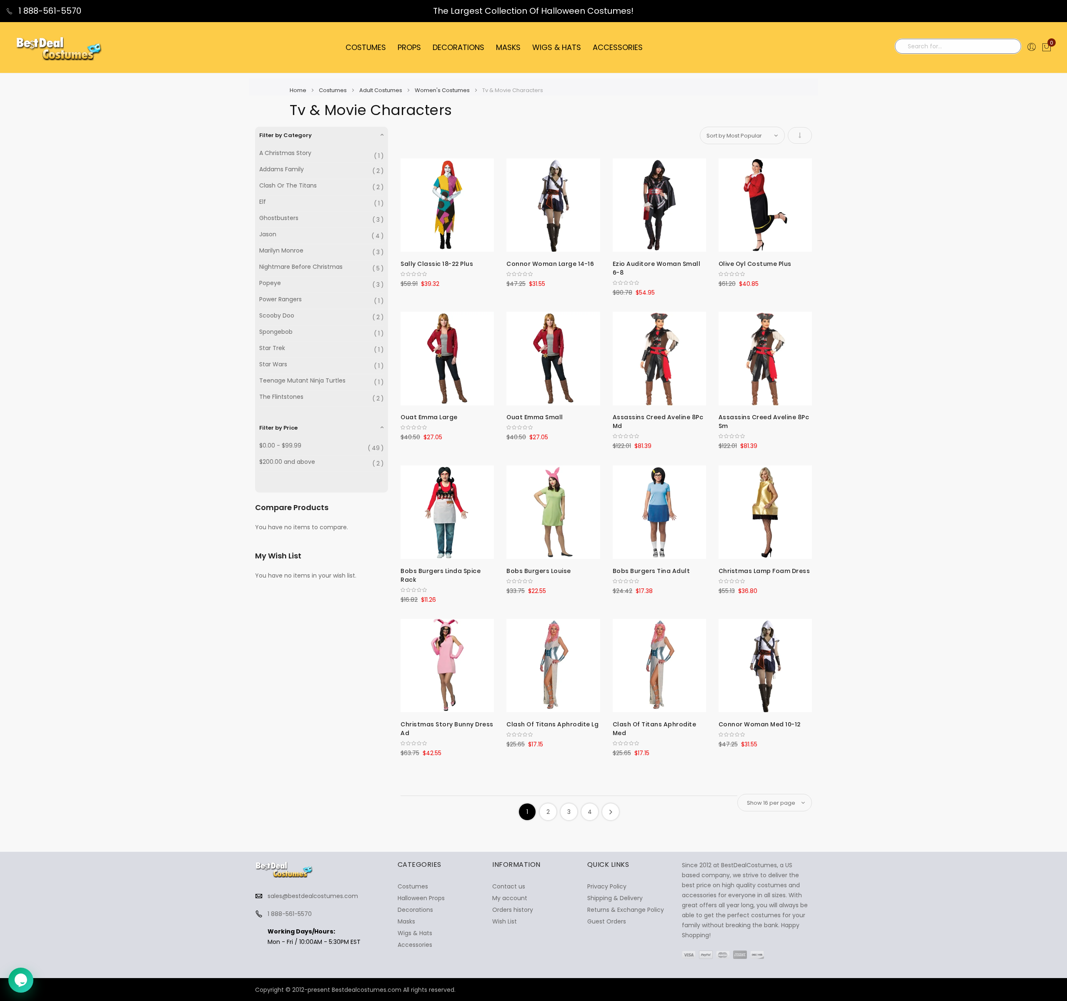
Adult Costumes (381, 90)
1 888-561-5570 (48, 11)
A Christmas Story (285, 153)
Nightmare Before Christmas (301, 267)
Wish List (504, 921)
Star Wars (273, 364)
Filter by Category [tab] (285, 135)
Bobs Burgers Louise (538, 571)
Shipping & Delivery (615, 898)
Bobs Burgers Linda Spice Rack (441, 575)
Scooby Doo (276, 315)
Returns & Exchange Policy (625, 910)
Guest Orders (606, 921)
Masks (406, 921)
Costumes (333, 90)
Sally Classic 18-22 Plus (437, 264)
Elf (262, 202)
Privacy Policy (606, 886)
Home (299, 90)
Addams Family (281, 169)
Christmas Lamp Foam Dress (764, 571)
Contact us (508, 886)
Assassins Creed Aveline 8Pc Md (658, 421)
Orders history (512, 910)
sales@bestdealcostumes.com (313, 896)
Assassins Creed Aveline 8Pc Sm (764, 421)
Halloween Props (421, 898)
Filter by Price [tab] (278, 428)
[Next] (610, 811)
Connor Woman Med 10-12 (760, 724)
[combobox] (958, 46)
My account (509, 898)
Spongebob (276, 332)
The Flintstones (281, 397)
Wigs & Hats (415, 933)
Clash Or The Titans (288, 185)
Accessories (415, 945)
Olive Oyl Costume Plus (755, 264)
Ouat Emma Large (429, 417)
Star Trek (272, 348)
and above (287, 462)
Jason (267, 234)
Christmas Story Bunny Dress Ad (447, 728)
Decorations (415, 910)
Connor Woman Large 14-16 (550, 264)
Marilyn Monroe (281, 250)
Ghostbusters (278, 218)
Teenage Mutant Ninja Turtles (302, 380)
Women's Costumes (443, 90)
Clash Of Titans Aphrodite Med (654, 728)
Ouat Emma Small (534, 417)
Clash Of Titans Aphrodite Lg (552, 724)
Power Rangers (280, 299)
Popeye (270, 283)
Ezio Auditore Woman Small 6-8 (657, 268)
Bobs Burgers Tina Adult (651, 571)
